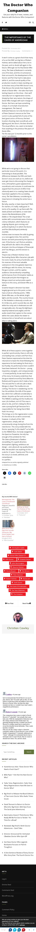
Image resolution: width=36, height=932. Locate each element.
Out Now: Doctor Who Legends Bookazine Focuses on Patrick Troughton (15, 844)
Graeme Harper (25, 559)
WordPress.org (7, 896)
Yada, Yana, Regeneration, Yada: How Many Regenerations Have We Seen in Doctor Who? (18, 785)
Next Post (26, 603)
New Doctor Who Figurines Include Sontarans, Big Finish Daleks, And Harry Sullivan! (8, 532)
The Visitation (18, 594)
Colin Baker (18, 552)
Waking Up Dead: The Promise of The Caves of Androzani (23, 509)
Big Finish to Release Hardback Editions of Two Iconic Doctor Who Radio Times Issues (19, 796)
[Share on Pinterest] (23, 930)
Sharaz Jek (26, 579)
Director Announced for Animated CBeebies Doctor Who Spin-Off (17, 835)
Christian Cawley (15, 51)
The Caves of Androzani (18, 586)
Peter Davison (18, 575)
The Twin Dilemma (18, 590)
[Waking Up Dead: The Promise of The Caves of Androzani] (23, 502)
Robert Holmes (11, 579)
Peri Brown (26, 571)
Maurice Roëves (18, 567)
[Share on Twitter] (14, 930)
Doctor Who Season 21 (18, 555)
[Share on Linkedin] (19, 930)
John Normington (18, 563)
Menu (5, 29)
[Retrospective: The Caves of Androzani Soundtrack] (9, 508)
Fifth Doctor (9, 559)
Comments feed (8, 890)
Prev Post (10, 603)
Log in (4, 879)
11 (31, 51)
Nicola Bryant (11, 571)
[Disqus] (18, 664)
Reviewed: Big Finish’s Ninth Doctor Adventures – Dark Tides (17, 827)
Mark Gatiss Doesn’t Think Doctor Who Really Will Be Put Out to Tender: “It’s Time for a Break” (18, 817)
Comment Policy (8, 910)
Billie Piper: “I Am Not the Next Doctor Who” (18, 776)
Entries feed (6, 885)
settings (22, 925)
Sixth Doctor (18, 583)
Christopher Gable (18, 548)
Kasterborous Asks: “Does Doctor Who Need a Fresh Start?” (18, 768)
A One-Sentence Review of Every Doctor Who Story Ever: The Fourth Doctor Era (19, 854)
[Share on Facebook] (10, 930)
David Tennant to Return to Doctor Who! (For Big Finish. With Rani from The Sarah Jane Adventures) (17, 806)
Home (4, 915)
